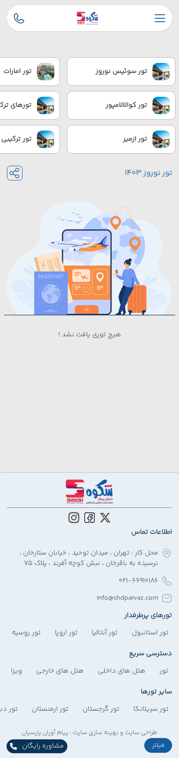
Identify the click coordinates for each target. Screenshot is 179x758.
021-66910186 (138, 580)
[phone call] (19, 18)
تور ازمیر (135, 139)
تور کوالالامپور (126, 105)
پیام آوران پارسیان (45, 733)
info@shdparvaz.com (127, 598)
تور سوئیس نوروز (121, 71)
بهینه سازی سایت (95, 733)
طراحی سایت (140, 733)
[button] (158, 745)
